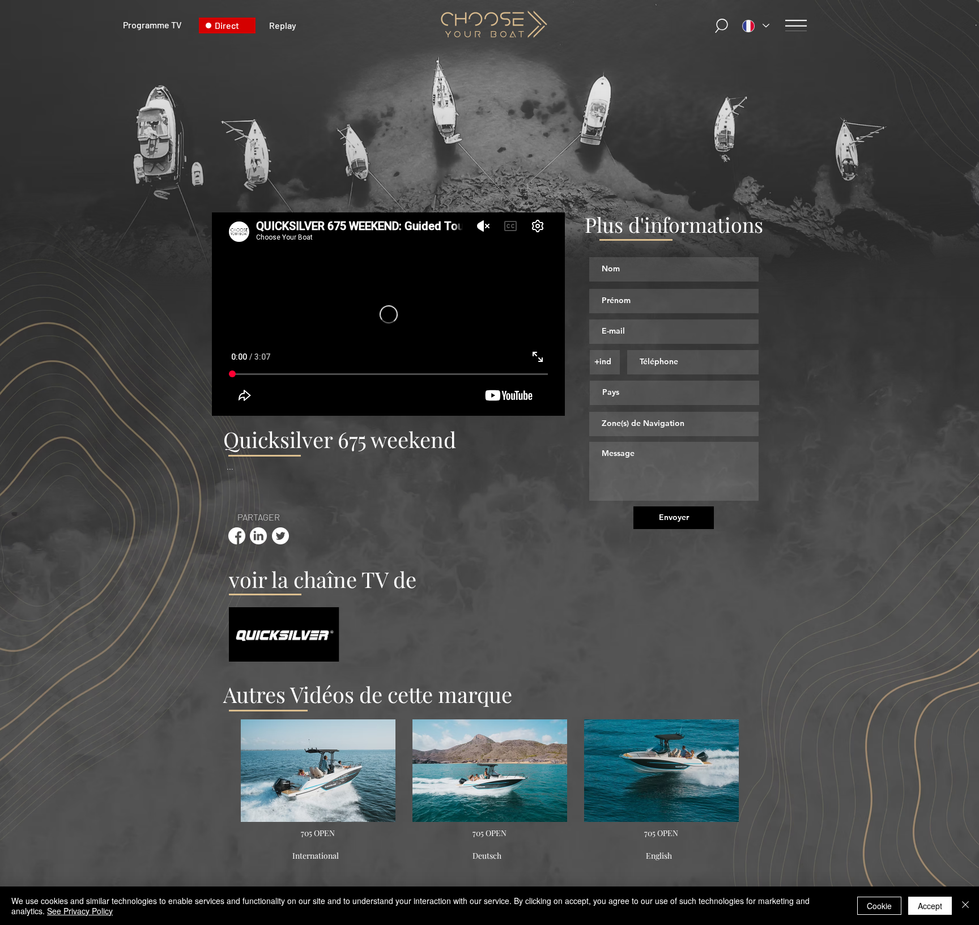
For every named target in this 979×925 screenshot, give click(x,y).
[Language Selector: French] (755, 25)
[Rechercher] (722, 25)
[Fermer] (965, 906)
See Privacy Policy (80, 911)
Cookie (879, 905)
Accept (930, 905)
